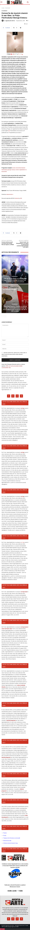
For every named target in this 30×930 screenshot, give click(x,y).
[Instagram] (12, 396)
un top (22, 408)
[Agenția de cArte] (3, 21)
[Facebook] (8, 396)
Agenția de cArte (10, 20)
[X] (21, 396)
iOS (21, 198)
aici (9, 130)
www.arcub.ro (9, 194)
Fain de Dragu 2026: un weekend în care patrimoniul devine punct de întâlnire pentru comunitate (15, 280)
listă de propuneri (11, 720)
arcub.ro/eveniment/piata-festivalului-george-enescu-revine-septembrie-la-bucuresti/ (14, 169)
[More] (20, 27)
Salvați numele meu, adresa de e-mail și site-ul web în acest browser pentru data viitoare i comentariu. (14, 354)
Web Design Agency (10, 926)
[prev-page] (3, 316)
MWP (17, 926)
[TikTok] (17, 396)
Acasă (3, 8)
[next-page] (5, 316)
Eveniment (7, 8)
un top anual (24, 591)
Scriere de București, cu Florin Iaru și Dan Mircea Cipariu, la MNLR (8, 243)
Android (17, 198)
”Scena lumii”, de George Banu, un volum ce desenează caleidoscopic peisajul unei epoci (22, 245)
